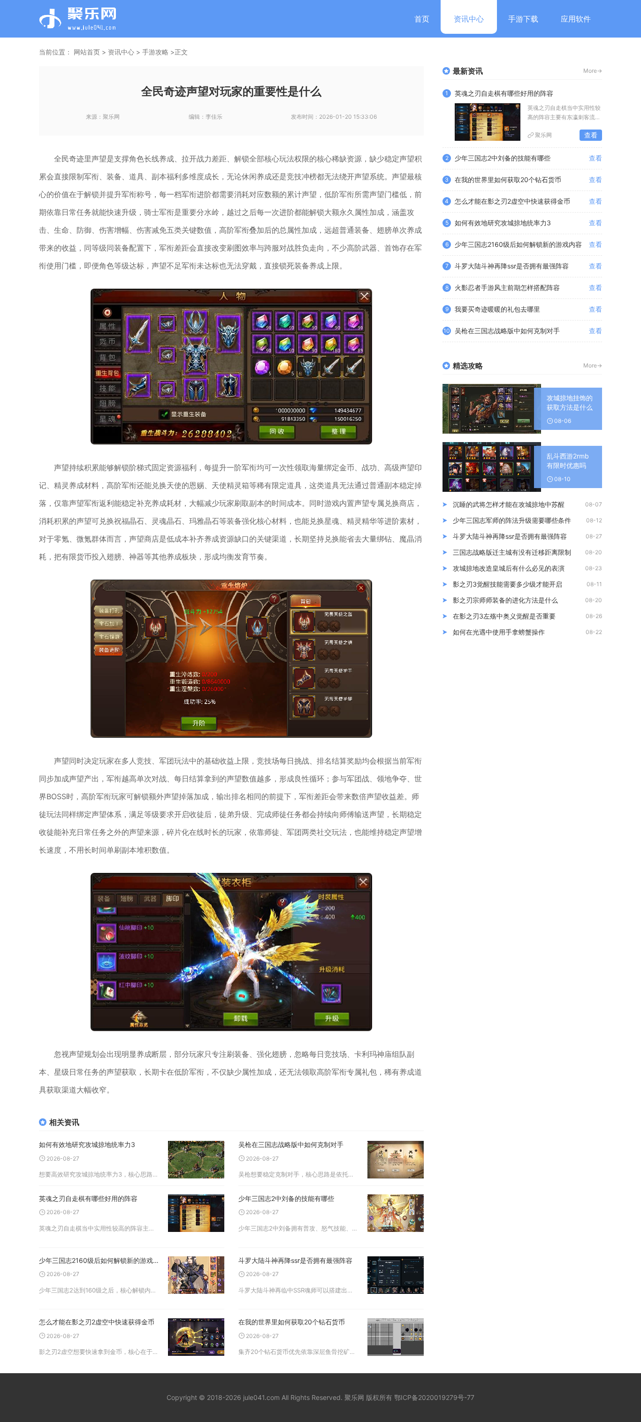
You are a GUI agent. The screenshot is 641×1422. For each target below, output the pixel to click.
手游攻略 (155, 52)
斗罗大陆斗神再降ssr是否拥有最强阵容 (295, 1260)
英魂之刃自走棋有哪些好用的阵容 (88, 1198)
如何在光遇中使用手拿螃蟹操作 (499, 632)
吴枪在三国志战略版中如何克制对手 (290, 1144)
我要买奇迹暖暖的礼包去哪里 (497, 309)
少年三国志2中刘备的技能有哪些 (286, 1198)
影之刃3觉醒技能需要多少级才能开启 (507, 584)
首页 (421, 18)
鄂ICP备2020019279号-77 (434, 1397)
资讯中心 (469, 18)
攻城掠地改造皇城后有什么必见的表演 (509, 568)
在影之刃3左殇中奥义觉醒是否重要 (504, 616)
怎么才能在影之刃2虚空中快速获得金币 (96, 1322)
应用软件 (576, 18)
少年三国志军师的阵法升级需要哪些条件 (512, 520)
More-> (592, 70)
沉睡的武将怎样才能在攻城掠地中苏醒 (509, 504)
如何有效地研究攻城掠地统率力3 (87, 1144)
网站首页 (87, 52)
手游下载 (523, 18)
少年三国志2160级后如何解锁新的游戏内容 (99, 1260)
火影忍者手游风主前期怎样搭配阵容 (507, 287)
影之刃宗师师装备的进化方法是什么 (505, 600)
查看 (590, 135)
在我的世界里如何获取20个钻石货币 (291, 1322)
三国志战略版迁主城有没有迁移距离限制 (512, 552)
